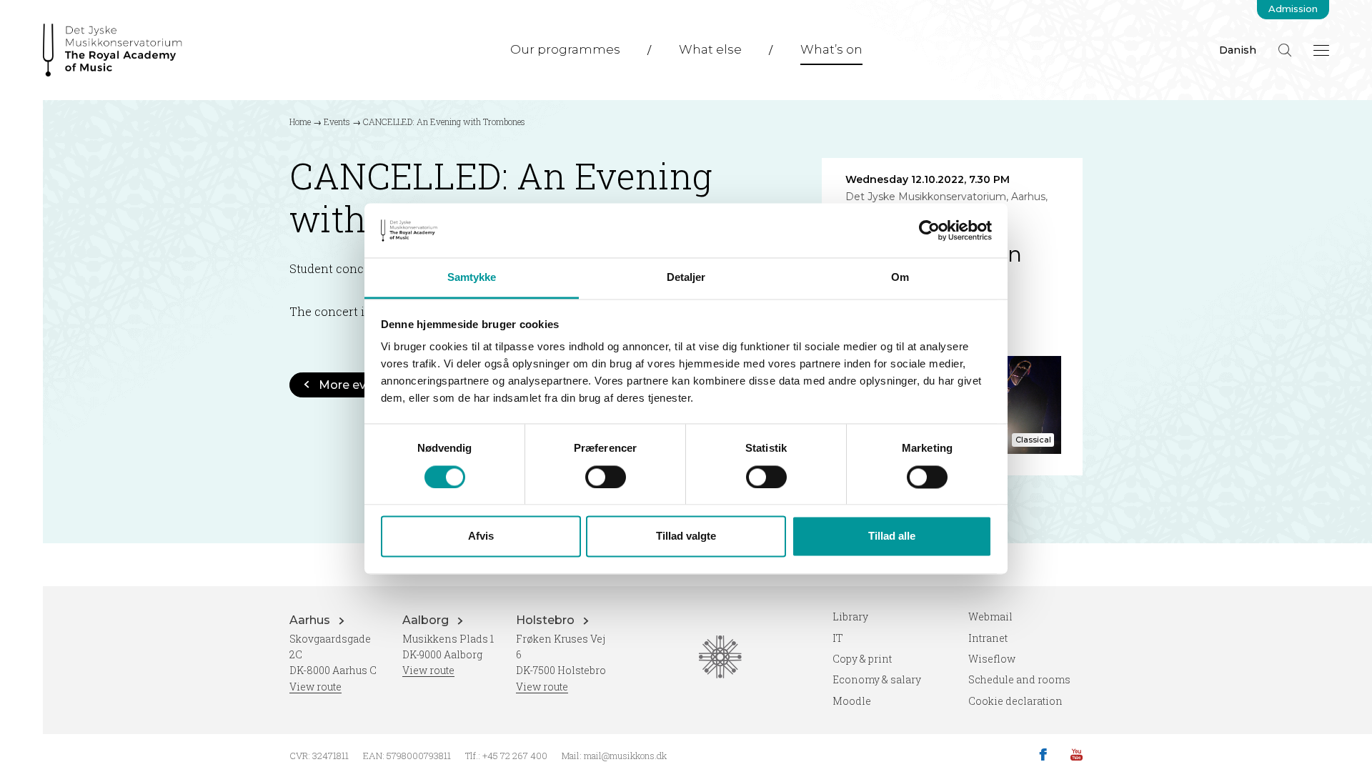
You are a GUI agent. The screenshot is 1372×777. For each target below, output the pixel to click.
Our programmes (565, 49)
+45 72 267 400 (514, 755)
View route (315, 686)
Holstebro (546, 620)
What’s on (831, 49)
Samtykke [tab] (472, 278)
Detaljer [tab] (686, 278)
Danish (1237, 50)
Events (337, 121)
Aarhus (311, 620)
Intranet (988, 638)
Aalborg (427, 620)
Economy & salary (876, 679)
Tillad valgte (686, 536)
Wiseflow (991, 658)
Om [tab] (900, 278)
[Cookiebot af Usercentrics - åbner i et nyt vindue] (929, 230)
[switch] (605, 476)
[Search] (1285, 50)
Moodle (851, 701)
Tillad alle (891, 536)
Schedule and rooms (1019, 679)
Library (850, 616)
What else (710, 49)
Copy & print (862, 658)
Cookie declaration (1015, 701)
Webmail (990, 616)
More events (355, 385)
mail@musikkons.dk (625, 755)
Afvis (481, 536)
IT (837, 638)
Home (300, 121)
